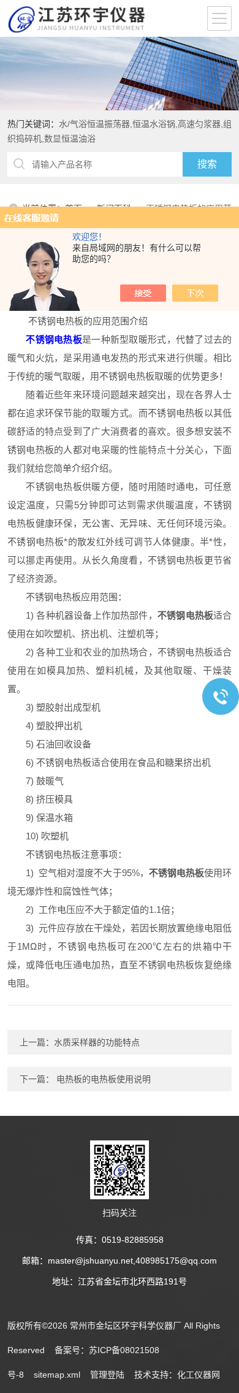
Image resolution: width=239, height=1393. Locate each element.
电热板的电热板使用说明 (102, 1079)
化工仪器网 (198, 1375)
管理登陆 (107, 1375)
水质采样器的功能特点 (97, 1042)
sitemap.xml (57, 1375)
